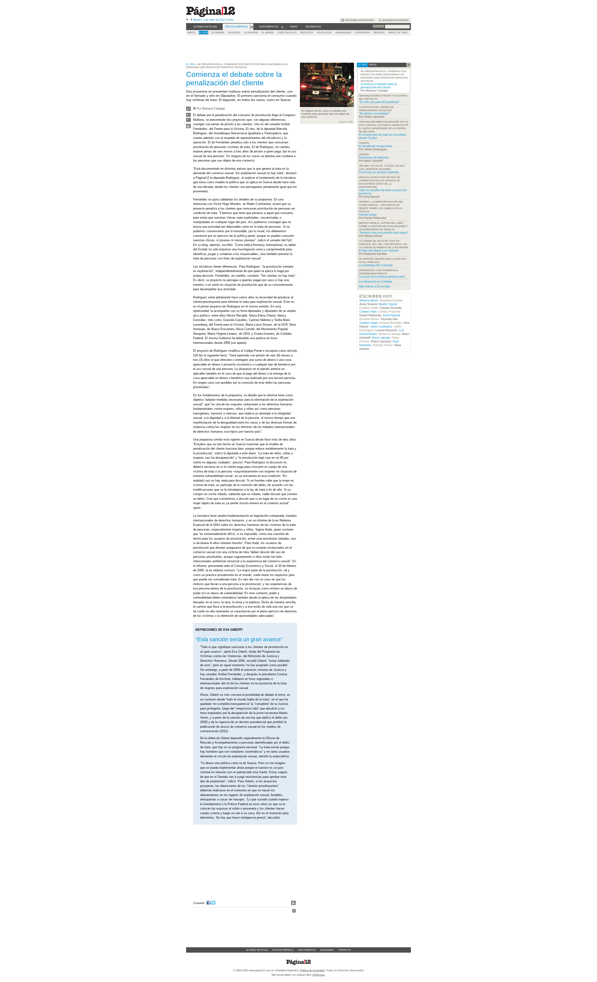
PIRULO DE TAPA (397, 32)
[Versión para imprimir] (188, 127)
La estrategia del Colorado (376, 265)
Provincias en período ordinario (379, 172)
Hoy (230, 19)
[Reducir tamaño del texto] (188, 121)
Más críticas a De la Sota (374, 286)
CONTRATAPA (362, 32)
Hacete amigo (368, 214)
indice (372, 64)
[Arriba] (294, 911)
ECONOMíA (218, 32)
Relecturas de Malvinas (374, 157)
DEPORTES (306, 32)
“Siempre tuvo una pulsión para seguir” (383, 232)
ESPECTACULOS (287, 32)
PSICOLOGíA (324, 32)
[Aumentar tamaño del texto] (188, 116)
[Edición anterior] (187, 19)
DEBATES (379, 32)
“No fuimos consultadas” (374, 113)
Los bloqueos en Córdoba (375, 281)
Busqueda (327, 950)
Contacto (344, 950)
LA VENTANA (251, 32)
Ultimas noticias (257, 950)
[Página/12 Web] (210, 16)
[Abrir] (251, 27)
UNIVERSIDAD (343, 32)
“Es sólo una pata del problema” (379, 102)
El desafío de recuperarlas (375, 146)
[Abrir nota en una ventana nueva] (188, 110)
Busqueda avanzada (395, 20)
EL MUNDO (268, 32)
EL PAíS (203, 32)
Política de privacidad (312, 970)
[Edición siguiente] (191, 19)
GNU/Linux (318, 974)
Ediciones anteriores (359, 20)
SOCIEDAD (234, 32)
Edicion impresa (283, 950)
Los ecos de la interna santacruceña (382, 276)
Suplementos (307, 950)
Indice (191, 32)
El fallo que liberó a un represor (379, 250)
